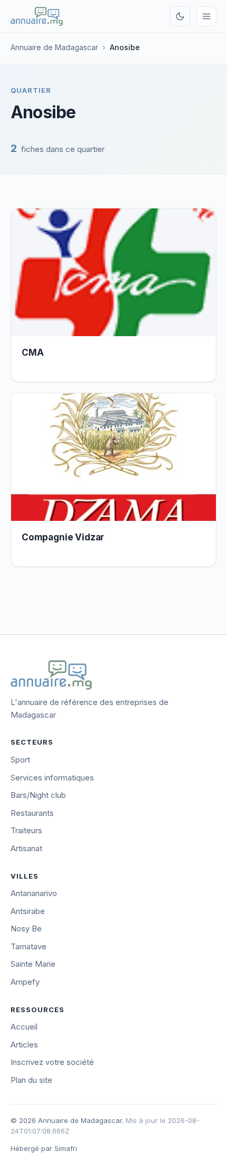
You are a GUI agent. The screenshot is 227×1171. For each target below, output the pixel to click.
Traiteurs (26, 830)
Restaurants (32, 813)
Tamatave (28, 946)
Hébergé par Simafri (44, 1148)
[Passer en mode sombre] (180, 16)
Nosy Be (26, 929)
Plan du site (31, 1080)
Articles (24, 1045)
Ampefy (25, 982)
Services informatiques (52, 778)
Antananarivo (34, 893)
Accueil (24, 1027)
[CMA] (113, 272)
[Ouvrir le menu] (206, 16)
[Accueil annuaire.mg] (37, 16)
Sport (20, 760)
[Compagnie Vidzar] (113, 457)
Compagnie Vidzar (63, 537)
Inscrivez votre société (52, 1062)
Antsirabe (28, 911)
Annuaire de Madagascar (54, 47)
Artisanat (26, 848)
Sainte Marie (33, 964)
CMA (33, 352)
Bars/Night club (38, 795)
